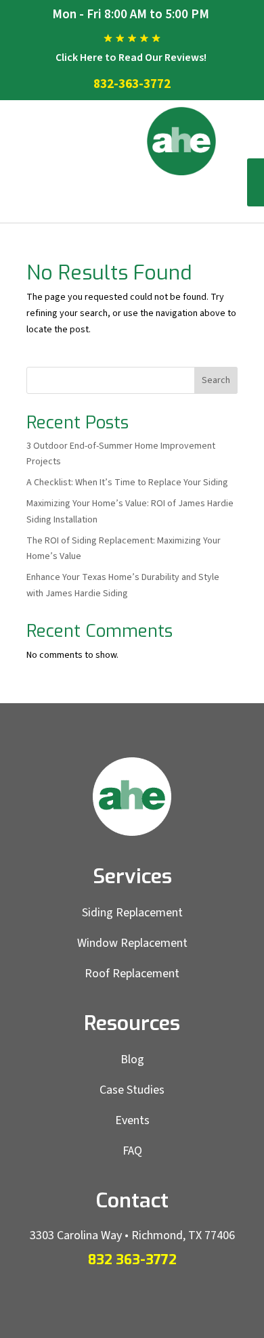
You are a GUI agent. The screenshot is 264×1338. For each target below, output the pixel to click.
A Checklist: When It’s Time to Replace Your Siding (127, 482)
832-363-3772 (132, 84)
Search (216, 380)
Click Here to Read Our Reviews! (131, 57)
